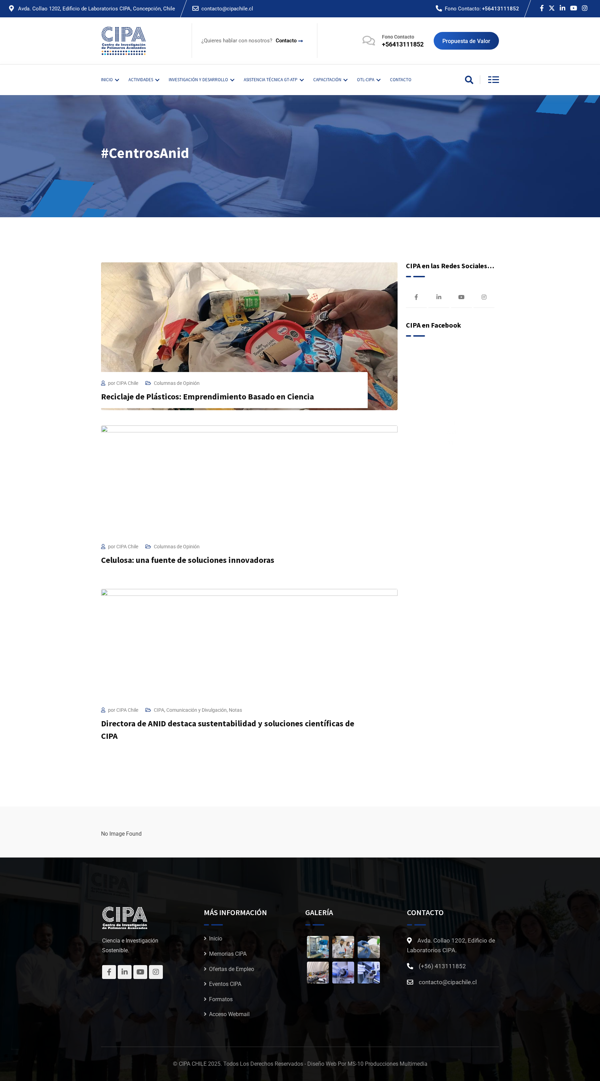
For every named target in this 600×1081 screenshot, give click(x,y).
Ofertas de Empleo (231, 969)
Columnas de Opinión (177, 383)
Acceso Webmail (229, 1014)
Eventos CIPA (225, 984)
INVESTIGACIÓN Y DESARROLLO (198, 80)
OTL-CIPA (365, 80)
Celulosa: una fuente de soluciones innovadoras (187, 560)
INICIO (107, 80)
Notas (235, 710)
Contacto (286, 40)
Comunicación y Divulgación (196, 710)
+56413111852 (500, 9)
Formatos (221, 999)
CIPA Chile (127, 383)
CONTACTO (400, 80)
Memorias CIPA (228, 954)
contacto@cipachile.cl (227, 9)
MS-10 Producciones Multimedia (387, 1064)
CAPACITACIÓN (327, 80)
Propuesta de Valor (466, 41)
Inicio (215, 938)
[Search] (469, 80)
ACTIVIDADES (140, 80)
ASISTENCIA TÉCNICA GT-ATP (271, 80)
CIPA (159, 710)
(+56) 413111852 (442, 966)
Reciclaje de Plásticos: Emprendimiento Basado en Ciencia (207, 396)
